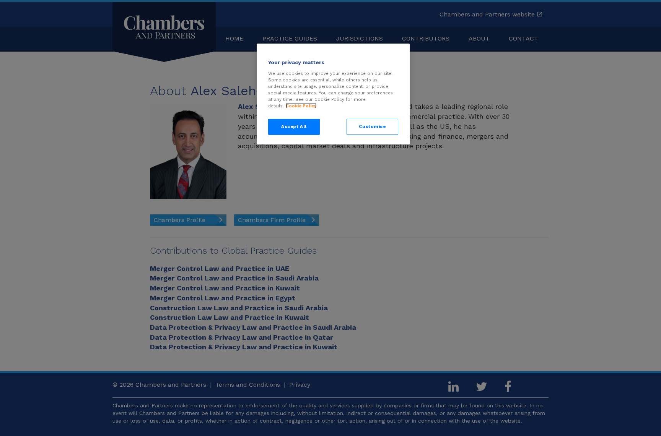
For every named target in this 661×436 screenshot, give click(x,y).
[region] (333, 94)
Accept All (294, 126)
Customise (372, 126)
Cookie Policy (301, 106)
